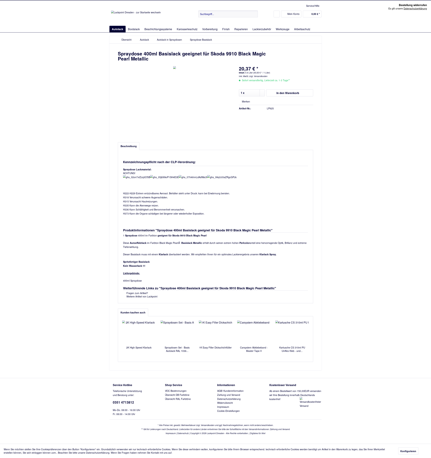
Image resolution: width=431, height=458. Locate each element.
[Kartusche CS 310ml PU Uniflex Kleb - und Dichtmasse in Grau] (292, 332)
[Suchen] (255, 14)
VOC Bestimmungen (176, 390)
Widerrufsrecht (225, 402)
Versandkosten (207, 425)
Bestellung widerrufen (413, 5)
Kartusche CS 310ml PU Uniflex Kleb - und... (292, 349)
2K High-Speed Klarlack (139, 347)
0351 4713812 (123, 402)
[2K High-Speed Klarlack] (139, 332)
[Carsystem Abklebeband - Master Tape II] (254, 332)
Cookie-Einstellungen (228, 411)
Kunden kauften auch (133, 312)
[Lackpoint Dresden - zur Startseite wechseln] (136, 17)
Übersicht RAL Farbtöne (178, 399)
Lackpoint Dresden (215, 433)
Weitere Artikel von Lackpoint (141, 296)
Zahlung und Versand (228, 394)
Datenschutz (183, 433)
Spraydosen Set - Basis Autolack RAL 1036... (177, 349)
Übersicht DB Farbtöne (177, 394)
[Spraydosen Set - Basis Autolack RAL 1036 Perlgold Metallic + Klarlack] (177, 332)
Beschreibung (129, 146)
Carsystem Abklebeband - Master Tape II (254, 349)
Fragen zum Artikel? (137, 293)
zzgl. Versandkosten (258, 76)
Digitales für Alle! (258, 433)
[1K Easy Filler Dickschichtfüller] (215, 332)
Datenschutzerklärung (229, 399)
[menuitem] (228, 14)
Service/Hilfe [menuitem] (312, 5)
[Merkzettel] (277, 14)
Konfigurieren (408, 451)
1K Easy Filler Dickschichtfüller (215, 347)
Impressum (223, 406)
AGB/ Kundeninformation (230, 390)
